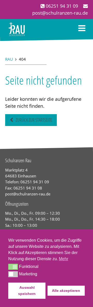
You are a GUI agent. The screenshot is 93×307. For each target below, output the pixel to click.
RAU (9, 59)
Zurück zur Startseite (34, 120)
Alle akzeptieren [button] (66, 290)
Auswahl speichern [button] (27, 290)
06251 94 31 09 (61, 6)
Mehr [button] (63, 259)
